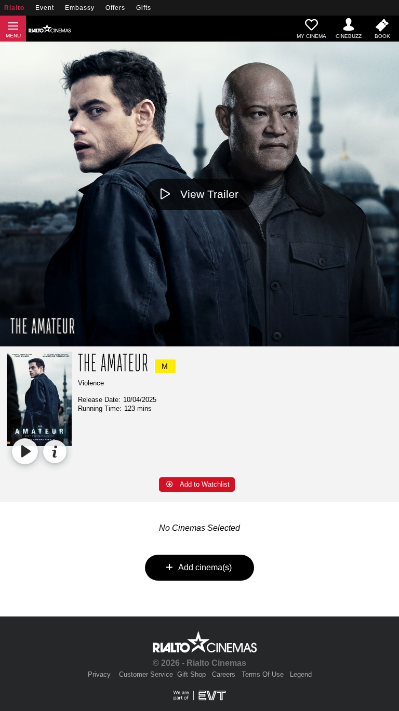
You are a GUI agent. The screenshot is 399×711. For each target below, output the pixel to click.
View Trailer (209, 194)
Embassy (80, 7)
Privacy (99, 674)
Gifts (143, 7)
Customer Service (146, 674)
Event (44, 7)
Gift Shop (191, 674)
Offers (115, 7)
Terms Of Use (263, 674)
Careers (223, 674)
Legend (301, 674)
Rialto (14, 7)
